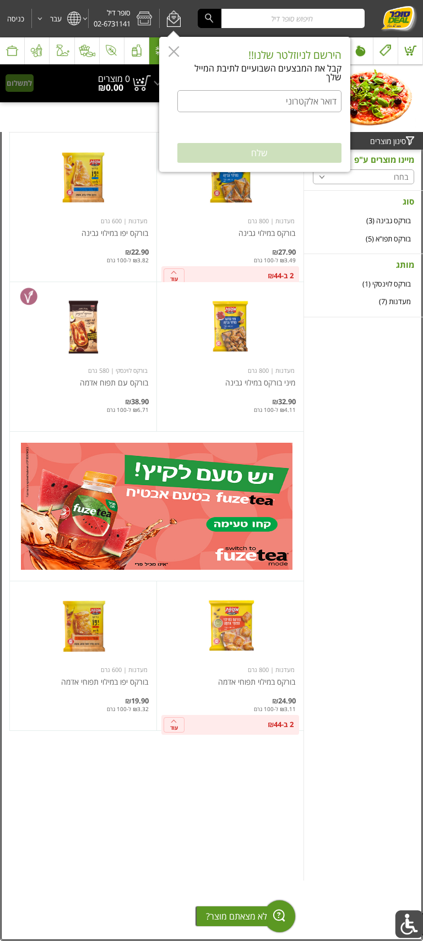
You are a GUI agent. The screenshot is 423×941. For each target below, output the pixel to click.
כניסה (15, 19)
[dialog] (254, 104)
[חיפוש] (209, 18)
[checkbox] (363, 221)
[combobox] (281, 18)
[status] (114, 78)
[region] (83, 83)
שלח (259, 153)
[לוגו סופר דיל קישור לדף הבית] (398, 18)
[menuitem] (410, 50)
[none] (230, 207)
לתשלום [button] (19, 83)
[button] (174, 18)
